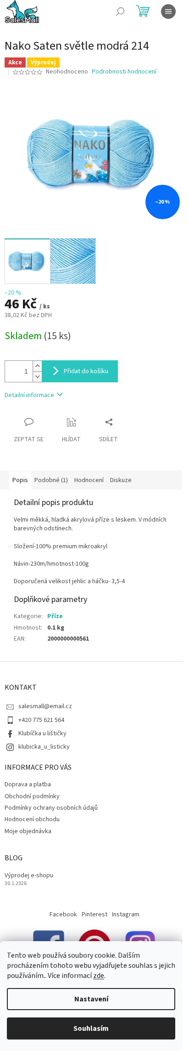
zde (98, 976)
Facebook (63, 914)
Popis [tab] (20, 480)
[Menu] (168, 11)
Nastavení (91, 999)
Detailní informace (29, 395)
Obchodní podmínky (32, 796)
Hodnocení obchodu (32, 819)
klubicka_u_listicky (44, 746)
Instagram (125, 914)
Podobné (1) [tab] (51, 480)
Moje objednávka (28, 831)
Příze (55, 616)
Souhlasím (91, 1028)
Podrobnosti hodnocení (124, 72)
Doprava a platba (28, 784)
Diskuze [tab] (121, 480)
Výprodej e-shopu (29, 875)
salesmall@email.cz (45, 706)
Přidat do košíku (86, 371)
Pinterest (94, 914)
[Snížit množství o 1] (37, 376)
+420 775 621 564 (41, 720)
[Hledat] (120, 11)
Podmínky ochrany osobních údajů (51, 807)
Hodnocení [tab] (89, 480)
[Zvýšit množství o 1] (37, 366)
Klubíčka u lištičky (42, 733)
